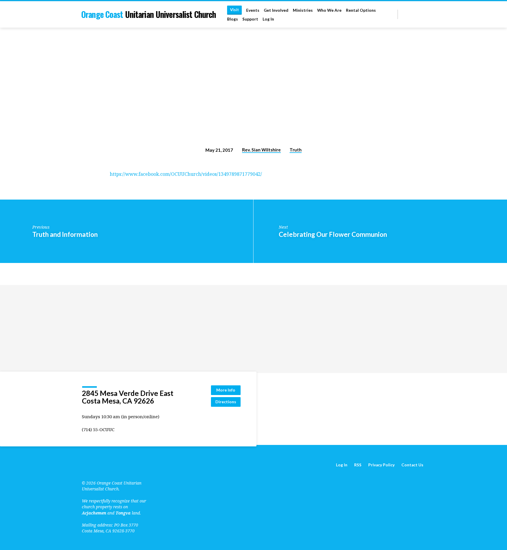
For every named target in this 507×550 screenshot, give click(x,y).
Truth (296, 149)
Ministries (303, 10)
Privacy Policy (381, 465)
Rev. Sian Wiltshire (261, 149)
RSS (357, 465)
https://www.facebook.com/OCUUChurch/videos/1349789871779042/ (186, 174)
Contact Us (412, 465)
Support (250, 19)
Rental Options (361, 10)
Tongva (123, 513)
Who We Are (329, 10)
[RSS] (403, 14)
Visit (234, 9)
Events (252, 10)
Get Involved (276, 10)
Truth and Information (65, 234)
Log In (268, 19)
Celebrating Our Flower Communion (333, 234)
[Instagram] (422, 14)
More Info (225, 389)
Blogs (232, 19)
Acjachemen (94, 513)
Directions (225, 401)
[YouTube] (409, 14)
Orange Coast (148, 14)
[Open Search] (392, 14)
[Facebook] (415, 14)
